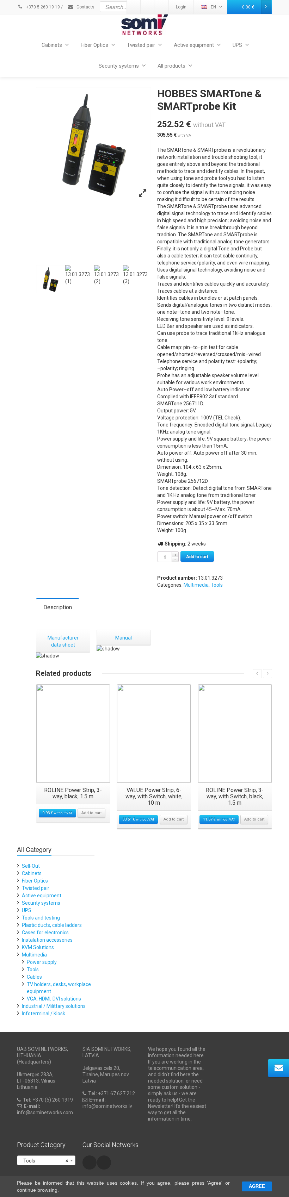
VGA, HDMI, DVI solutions (54, 999)
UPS (237, 45)
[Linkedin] (104, 1162)
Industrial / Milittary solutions (54, 1006)
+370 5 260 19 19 (42, 7)
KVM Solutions (38, 947)
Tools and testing (41, 918)
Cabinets (52, 45)
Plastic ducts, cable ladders (52, 925)
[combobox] (46, 1160)
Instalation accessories (47, 940)
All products (171, 66)
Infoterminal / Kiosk (43, 1013)
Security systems (119, 66)
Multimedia (196, 585)
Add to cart (197, 556)
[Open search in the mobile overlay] (161, 6)
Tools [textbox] (44, 1161)
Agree (257, 1186)
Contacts (84, 7)
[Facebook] (89, 1162)
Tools (217, 585)
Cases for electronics (45, 932)
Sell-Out (31, 866)
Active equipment (194, 45)
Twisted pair (141, 45)
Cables (34, 977)
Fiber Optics (94, 45)
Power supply (42, 962)
